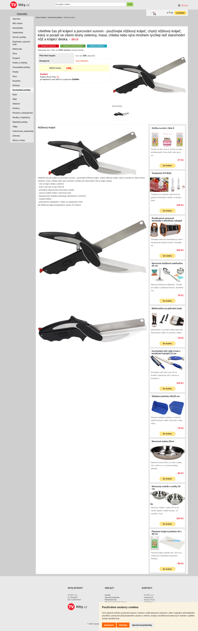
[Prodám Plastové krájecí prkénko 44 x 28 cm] (167, 542)
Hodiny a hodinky (20, 62)
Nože (15, 94)
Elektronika (17, 48)
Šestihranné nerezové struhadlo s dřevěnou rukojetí (167, 219)
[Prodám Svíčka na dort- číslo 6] (167, 139)
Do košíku (167, 165)
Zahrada (16, 135)
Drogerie (16, 58)
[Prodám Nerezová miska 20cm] (167, 452)
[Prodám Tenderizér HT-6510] (167, 184)
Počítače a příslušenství (23, 112)
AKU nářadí (17, 23)
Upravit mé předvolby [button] (142, 625)
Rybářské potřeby (20, 122)
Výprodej (22, 14)
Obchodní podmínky (112, 597)
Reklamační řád (110, 600)
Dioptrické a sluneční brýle (21, 43)
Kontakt (107, 595)
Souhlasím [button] (109, 625)
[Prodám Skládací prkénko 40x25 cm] (167, 407)
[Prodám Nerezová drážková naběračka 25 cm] (167, 274)
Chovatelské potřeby (21, 67)
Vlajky (15, 126)
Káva (15, 76)
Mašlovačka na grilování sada (167, 308)
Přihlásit (184, 5)
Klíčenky (16, 85)
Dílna (15, 53)
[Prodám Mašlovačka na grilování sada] (167, 319)
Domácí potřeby (19, 37)
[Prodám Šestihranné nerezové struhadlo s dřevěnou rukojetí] (167, 229)
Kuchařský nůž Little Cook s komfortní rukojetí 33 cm (166, 352)
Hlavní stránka (41, 17)
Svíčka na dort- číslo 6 (163, 128)
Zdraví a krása (19, 140)
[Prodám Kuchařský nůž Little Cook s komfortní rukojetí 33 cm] (167, 362)
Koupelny (16, 80)
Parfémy (16, 108)
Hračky (15, 71)
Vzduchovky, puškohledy (23, 131)
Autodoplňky (18, 28)
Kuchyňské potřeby (55, 17)
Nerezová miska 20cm (163, 441)
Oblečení (16, 103)
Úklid (15, 99)
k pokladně (180, 13)
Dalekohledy (18, 32)
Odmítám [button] (123, 625)
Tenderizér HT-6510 (161, 173)
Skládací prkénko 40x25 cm (166, 396)
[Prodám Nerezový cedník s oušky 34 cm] (167, 497)
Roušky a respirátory (21, 117)
